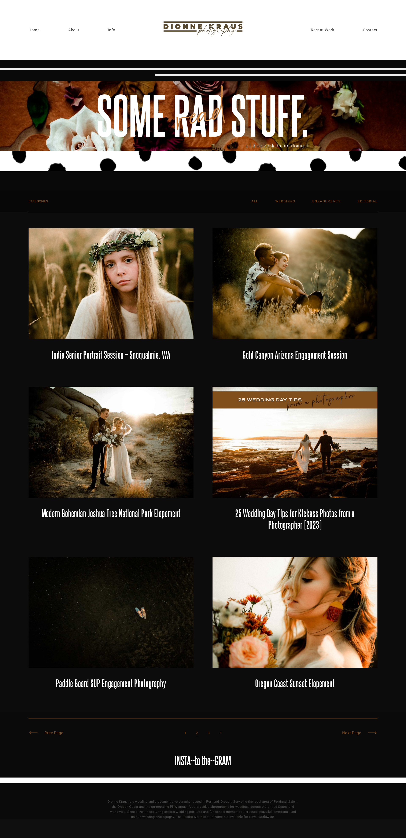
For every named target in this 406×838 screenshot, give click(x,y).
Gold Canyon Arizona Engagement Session (295, 298)
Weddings (285, 201)
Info (111, 30)
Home (34, 30)
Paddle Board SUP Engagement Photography (111, 626)
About (74, 30)
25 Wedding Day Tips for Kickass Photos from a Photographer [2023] (295, 462)
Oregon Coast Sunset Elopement (295, 626)
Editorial (367, 201)
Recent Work (322, 30)
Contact (370, 30)
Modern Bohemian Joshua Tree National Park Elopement (111, 462)
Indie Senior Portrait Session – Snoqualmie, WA (111, 298)
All (254, 201)
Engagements (326, 201)
